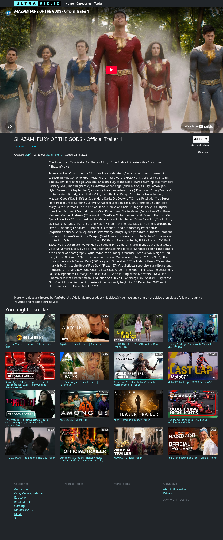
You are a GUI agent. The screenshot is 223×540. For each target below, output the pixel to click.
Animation (21, 489)
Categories (83, 3)
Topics (98, 3)
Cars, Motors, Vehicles (29, 493)
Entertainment (23, 502)
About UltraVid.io (174, 489)
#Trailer (32, 146)
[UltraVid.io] (37, 3)
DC (26, 154)
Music (18, 514)
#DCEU (20, 146)
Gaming (19, 506)
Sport (18, 518)
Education (21, 497)
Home (70, 3)
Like (199, 138)
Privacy (168, 493)
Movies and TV (53, 154)
